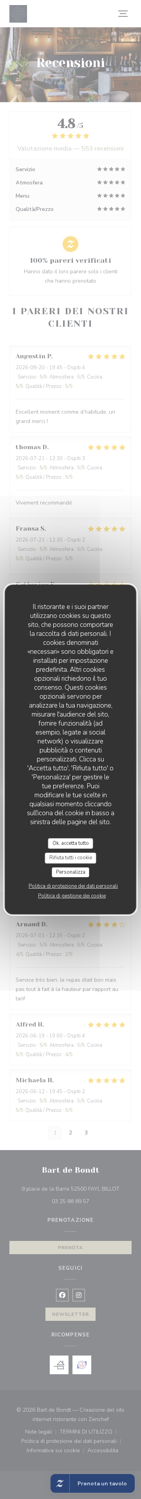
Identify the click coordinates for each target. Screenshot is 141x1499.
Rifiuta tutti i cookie (70, 857)
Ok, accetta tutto (70, 843)
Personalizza (70, 872)
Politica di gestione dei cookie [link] (72, 895)
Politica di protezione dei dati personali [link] (73, 886)
